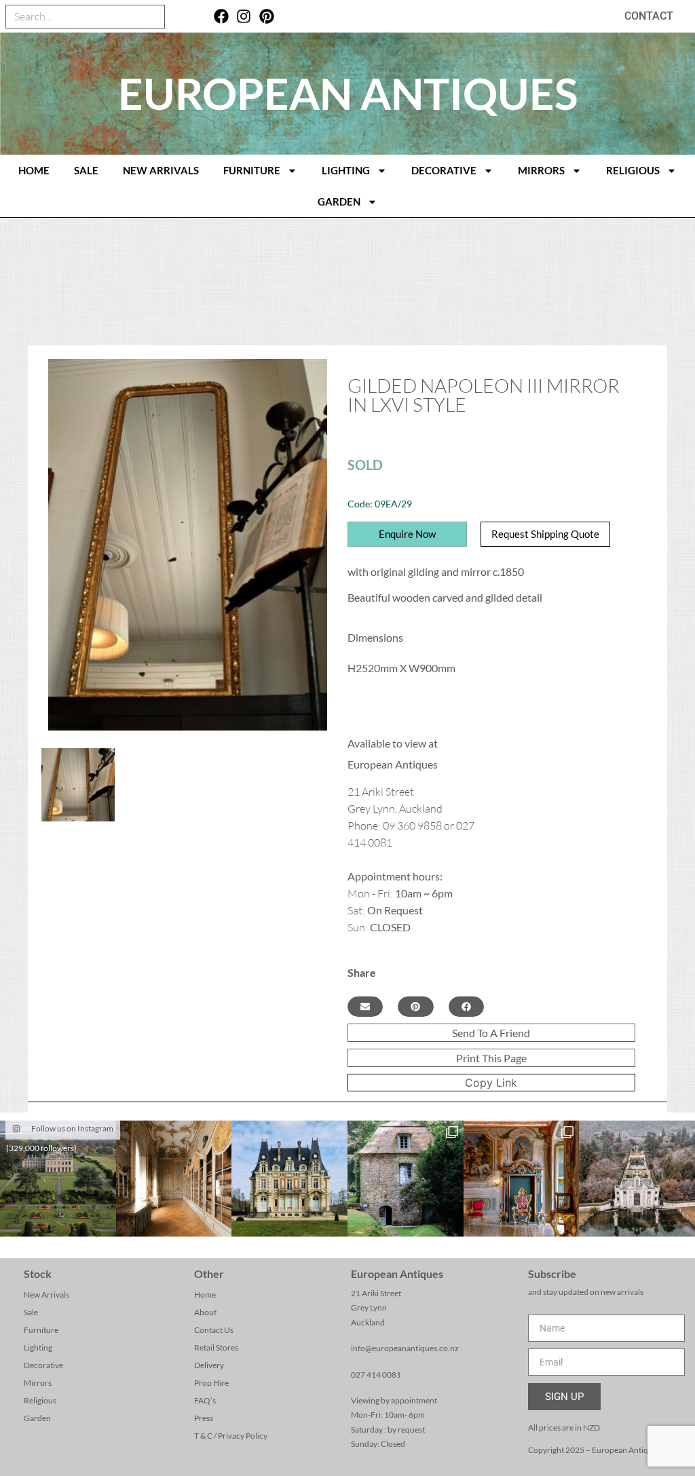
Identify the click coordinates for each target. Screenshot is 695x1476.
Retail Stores (216, 1347)
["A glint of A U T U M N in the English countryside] (58, 1179)
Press (203, 1418)
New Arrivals (161, 170)
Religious (633, 170)
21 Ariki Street (376, 1293)
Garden (339, 201)
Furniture (251, 170)
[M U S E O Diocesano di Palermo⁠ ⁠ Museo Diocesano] (522, 1179)
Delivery (209, 1365)
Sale (86, 170)
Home (205, 1294)
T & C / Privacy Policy (230, 1436)
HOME (34, 170)
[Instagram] (244, 16)
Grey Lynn (369, 1307)
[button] (365, 1006)
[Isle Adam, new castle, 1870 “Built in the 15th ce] (289, 1179)
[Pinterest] (267, 16)
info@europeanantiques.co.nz (405, 1348)
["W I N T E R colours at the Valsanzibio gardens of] (637, 1179)
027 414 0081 (376, 1375)
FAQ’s (205, 1400)
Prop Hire (211, 1383)
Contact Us (213, 1330)
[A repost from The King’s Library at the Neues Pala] (174, 1179)
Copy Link (491, 1082)
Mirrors (541, 170)
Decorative (443, 170)
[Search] (152, 16)
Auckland (368, 1322)
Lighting (346, 170)
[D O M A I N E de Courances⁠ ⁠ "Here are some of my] (406, 1179)
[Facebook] (220, 16)
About (205, 1312)
